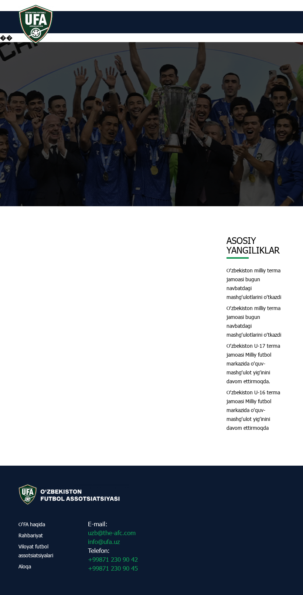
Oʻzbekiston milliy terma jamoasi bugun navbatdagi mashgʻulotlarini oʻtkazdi (254, 283)
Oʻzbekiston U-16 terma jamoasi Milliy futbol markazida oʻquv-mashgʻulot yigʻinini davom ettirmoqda (253, 410)
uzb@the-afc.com (112, 533)
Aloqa (24, 566)
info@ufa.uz (104, 541)
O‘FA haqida (31, 524)
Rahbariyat (30, 535)
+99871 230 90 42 (113, 559)
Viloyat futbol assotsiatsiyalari (35, 550)
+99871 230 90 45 (113, 568)
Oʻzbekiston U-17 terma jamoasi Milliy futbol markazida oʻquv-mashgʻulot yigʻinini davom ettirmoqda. (253, 363)
